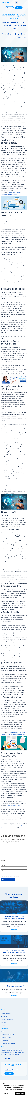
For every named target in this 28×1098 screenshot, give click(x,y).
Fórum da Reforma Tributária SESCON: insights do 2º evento (14, 951)
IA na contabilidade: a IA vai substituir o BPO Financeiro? (14, 917)
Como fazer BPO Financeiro (17, 17)
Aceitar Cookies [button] (20, 1093)
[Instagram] (2, 1058)
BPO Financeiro (18, 14)
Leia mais (14, 929)
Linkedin (23, 826)
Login (8, 7)
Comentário (4, 842)
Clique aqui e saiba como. (14, 805)
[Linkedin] (5, 1058)
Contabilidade (14, 18)
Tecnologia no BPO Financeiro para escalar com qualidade (14, 985)
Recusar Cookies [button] (8, 1093)
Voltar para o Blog (21, 37)
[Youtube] (9, 1058)
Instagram (18, 826)
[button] (16, 2)
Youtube (3, 828)
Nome (3, 860)
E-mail (3, 865)
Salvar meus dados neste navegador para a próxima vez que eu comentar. (12, 877)
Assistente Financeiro (8, 14)
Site (2, 870)
